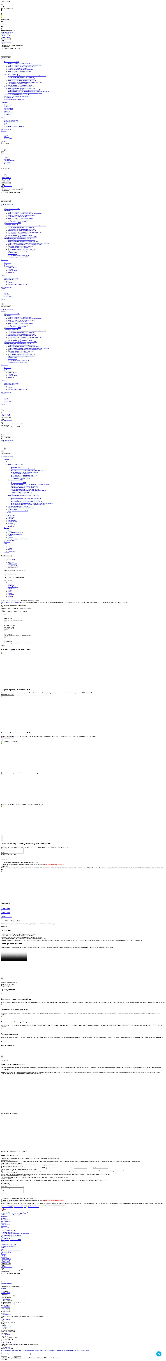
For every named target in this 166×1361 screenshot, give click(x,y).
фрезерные (83, 1168)
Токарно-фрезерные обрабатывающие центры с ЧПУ (20, 86)
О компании (4, 102)
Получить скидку (5, 986)
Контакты (3, 141)
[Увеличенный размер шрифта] (2, 7)
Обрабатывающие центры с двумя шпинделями (22, 80)
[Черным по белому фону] (1, 10)
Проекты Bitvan (8, 109)
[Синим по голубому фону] (1, 14)
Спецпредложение (6, 129)
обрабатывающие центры (100, 1168)
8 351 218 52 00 (5, 913)
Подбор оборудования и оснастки (14, 126)
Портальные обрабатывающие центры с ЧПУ (17, 96)
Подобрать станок (6, 555)
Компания (23, 1213)
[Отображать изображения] (2, 21)
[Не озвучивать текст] (1, 29)
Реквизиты (7, 114)
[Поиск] (2, 152)
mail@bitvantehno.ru (6, 42)
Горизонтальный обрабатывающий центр (20, 85)
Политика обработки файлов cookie (11, 1350)
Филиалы (7, 111)
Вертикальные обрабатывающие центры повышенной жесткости (27, 76)
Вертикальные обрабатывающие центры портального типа (25, 82)
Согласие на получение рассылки (51, 1350)
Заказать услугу (5, 57)
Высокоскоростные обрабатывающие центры (21, 77)
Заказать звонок (5, 38)
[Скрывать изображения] (1, 23)
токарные (77, 1168)
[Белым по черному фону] (1, 12)
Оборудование (5, 1227)
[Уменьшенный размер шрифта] (1, 3)
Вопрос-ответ (8, 138)
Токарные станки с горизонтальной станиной (21, 66)
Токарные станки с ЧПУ (11, 62)
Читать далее (103, 1180)
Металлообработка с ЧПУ (11, 121)
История (6, 106)
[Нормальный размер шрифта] (2, 5)
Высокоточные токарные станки (17, 68)
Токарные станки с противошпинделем (19, 71)
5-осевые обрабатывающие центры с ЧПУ (16, 94)
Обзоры (6, 137)
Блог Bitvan (4, 1257)
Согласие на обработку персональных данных (75, 1350)
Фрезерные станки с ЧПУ (12, 74)
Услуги (3, 117)
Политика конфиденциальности (31, 1350)
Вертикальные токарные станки (17, 73)
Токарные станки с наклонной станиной (20, 63)
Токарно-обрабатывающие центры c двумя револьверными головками (28, 91)
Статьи (6, 135)
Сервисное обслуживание (11, 120)
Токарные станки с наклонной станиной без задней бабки (25, 65)
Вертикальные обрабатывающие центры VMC (21, 79)
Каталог (3, 59)
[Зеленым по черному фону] (1, 18)
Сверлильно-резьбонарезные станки (18, 83)
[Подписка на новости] (83, 409)
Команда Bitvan (8, 112)
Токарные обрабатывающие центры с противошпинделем (25, 93)
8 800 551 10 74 (6, 34)
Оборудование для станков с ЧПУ (14, 99)
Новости (3, 1254)
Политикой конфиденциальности (54, 864)
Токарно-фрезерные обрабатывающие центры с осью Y (24, 90)
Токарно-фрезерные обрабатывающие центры (21, 88)
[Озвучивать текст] (2, 27)
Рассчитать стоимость (7, 694)
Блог (2, 132)
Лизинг (6, 123)
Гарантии (3, 131)
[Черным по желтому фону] (1, 16)
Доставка (7, 125)
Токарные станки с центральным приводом (20, 69)
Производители (8, 108)
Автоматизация (8, 97)
